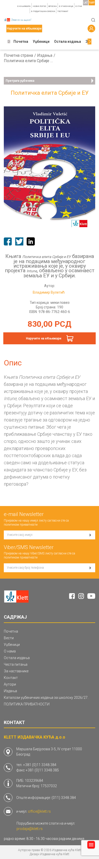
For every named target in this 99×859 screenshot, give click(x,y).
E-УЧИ (78, 6)
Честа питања (15, 664)
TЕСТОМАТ (62, 11)
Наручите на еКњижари (43, 338)
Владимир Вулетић (49, 292)
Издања (44, 55)
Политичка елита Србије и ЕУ (29, 61)
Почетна (20, 41)
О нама (10, 651)
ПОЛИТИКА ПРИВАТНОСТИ (27, 704)
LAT (86, 2)
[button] (9, 41)
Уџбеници (41, 41)
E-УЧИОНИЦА (66, 6)
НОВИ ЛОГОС (39, 6)
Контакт (11, 678)
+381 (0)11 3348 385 (42, 770)
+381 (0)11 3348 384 (39, 765)
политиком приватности (21, 524)
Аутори (10, 684)
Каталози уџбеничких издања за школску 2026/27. (46, 698)
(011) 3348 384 (64, 798)
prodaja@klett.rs (29, 829)
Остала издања (67, 41)
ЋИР (91, 2)
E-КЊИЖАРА (23, 6)
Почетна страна (18, 55)
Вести (9, 638)
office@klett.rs (39, 811)
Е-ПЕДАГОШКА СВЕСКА (43, 11)
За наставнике (16, 671)
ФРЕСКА (52, 6)
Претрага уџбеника (20, 81)
